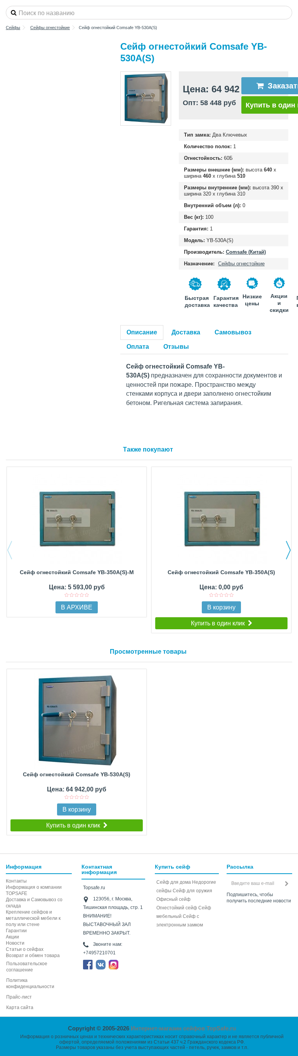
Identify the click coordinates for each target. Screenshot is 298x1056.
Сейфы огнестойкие (241, 264)
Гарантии (16, 930)
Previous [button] (10, 550)
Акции (12, 937)
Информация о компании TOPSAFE (34, 890)
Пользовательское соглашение (26, 967)
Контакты (16, 881)
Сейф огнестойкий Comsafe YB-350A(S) (221, 572)
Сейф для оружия (192, 890)
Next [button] (288, 550)
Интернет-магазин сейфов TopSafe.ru (183, 1028)
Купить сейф (172, 867)
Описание (141, 332)
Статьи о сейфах (24, 949)
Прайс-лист (19, 997)
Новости (15, 943)
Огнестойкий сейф (176, 908)
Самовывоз (233, 332)
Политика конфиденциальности (30, 983)
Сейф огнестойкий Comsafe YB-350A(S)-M (77, 572)
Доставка (186, 332)
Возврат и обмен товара (33, 955)
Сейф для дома (173, 882)
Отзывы (176, 346)
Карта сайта (19, 1007)
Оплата (137, 346)
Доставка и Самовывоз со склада (34, 903)
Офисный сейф (173, 899)
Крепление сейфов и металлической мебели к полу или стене (33, 918)
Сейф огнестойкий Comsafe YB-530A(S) (76, 774)
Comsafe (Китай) (246, 252)
